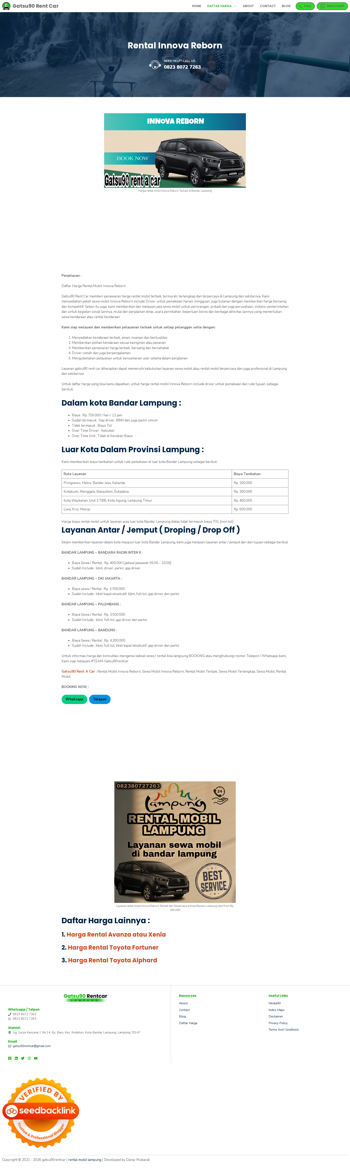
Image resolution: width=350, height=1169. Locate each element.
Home (196, 6)
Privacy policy (278, 1023)
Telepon (100, 699)
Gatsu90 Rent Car (36, 6)
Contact (268, 6)
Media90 (275, 1003)
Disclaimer (276, 1016)
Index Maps (277, 1010)
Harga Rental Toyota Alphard (112, 960)
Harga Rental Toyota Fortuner (113, 948)
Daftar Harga (219, 6)
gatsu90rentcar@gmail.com (32, 1046)
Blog (286, 6)
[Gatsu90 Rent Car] (6, 6)
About (248, 6)
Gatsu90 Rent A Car (78, 671)
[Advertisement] (175, 234)
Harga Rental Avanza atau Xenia (116, 935)
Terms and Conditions (284, 1030)
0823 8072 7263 (182, 67)
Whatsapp (74, 699)
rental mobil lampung (84, 1159)
